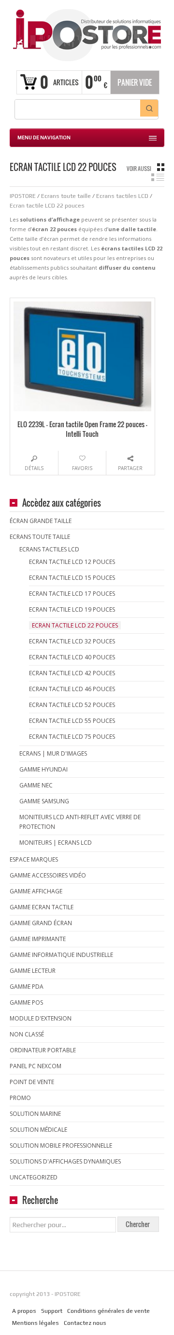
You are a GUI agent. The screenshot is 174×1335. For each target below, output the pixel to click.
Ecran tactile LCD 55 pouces (72, 721)
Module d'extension (41, 1018)
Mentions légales (35, 1323)
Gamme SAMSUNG (44, 801)
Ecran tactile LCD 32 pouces (72, 641)
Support (51, 1311)
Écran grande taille (41, 521)
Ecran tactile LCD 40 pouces (72, 657)
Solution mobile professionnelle (61, 1145)
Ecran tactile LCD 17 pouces (72, 593)
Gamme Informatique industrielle (61, 955)
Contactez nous (85, 1323)
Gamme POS (26, 1002)
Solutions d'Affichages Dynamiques (65, 1161)
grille (160, 167)
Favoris (82, 468)
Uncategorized (34, 1177)
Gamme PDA (27, 986)
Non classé (27, 1034)
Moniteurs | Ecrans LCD (55, 842)
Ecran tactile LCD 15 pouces (72, 578)
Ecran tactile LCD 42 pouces (72, 673)
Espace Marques (34, 859)
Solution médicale (38, 1130)
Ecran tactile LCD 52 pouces (72, 705)
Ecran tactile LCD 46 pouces (72, 689)
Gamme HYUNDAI (43, 769)
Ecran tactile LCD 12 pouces (72, 562)
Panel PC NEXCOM (35, 1066)
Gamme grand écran (41, 923)
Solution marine (35, 1114)
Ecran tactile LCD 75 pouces (72, 737)
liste (157, 177)
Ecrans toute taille (40, 537)
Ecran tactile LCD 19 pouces (72, 609)
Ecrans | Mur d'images (53, 753)
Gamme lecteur (33, 971)
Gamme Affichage (36, 891)
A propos (24, 1311)
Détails (34, 468)
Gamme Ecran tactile (41, 907)
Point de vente (32, 1082)
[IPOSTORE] (87, 34)
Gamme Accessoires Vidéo (48, 875)
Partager (130, 468)
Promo (20, 1098)
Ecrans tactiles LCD (49, 549)
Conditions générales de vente (108, 1311)
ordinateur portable (43, 1050)
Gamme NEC (36, 785)
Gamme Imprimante (38, 939)
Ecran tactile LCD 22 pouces (75, 625)
